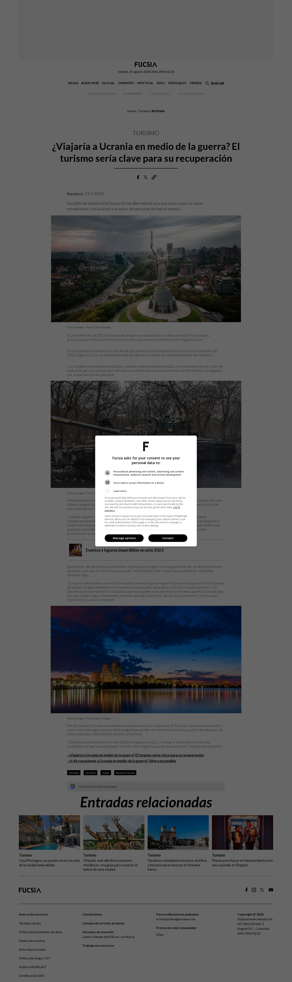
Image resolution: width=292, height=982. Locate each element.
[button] (146, 491)
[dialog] (146, 491)
